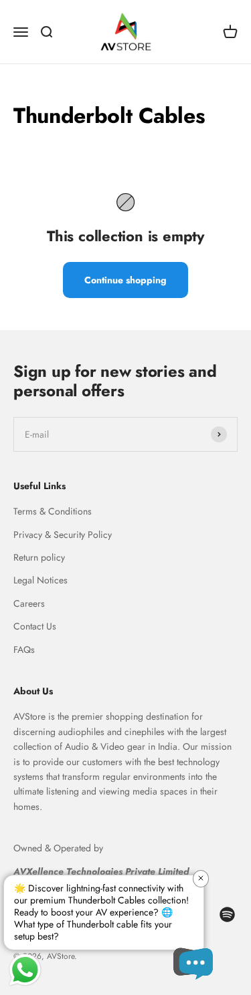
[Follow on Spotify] (227, 914)
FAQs (24, 649)
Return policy (39, 557)
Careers (29, 603)
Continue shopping (125, 280)
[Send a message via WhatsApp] (25, 970)
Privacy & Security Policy (62, 534)
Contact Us (34, 626)
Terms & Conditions (52, 511)
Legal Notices (40, 580)
